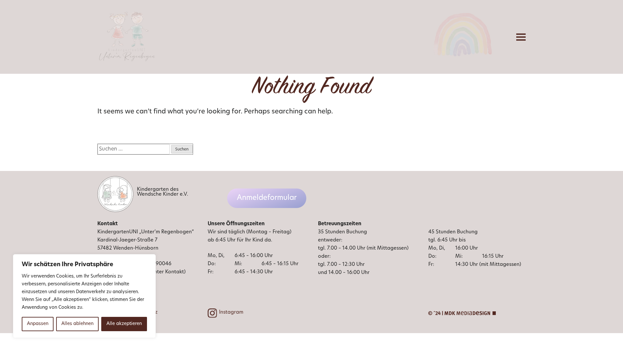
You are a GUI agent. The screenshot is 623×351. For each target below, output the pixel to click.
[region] (84, 296)
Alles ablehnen (77, 323)
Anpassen (37, 323)
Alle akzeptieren (124, 323)
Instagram (231, 312)
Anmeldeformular (267, 198)
